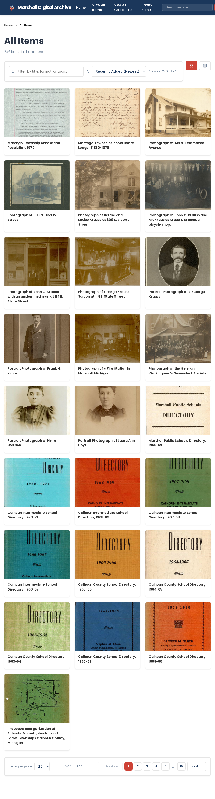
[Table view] (205, 65)
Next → (196, 766)
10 (181, 766)
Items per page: (21, 766)
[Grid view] (191, 65)
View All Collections (123, 7)
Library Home (146, 7)
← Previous (110, 766)
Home (80, 7)
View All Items (98, 7)
